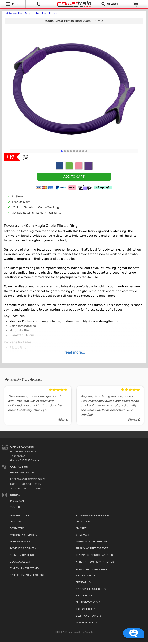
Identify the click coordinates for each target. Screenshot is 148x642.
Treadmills (83, 582)
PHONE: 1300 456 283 (22, 472)
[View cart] (135, 4)
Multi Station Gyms (88, 602)
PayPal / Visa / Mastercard (92, 541)
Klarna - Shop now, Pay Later (94, 555)
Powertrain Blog (87, 622)
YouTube (15, 507)
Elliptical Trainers (88, 616)
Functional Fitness (46, 13)
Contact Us (19, 466)
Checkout (82, 535)
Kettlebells (84, 595)
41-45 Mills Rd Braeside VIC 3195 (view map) (26, 458)
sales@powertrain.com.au (32, 479)
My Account (83, 521)
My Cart (81, 528)
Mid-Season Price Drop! (17, 13)
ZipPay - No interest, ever (92, 548)
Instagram (17, 501)
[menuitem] (39, 521)
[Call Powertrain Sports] (38, 4)
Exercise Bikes (85, 609)
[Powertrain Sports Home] (74, 4)
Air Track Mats (85, 575)
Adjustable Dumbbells (91, 589)
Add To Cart (74, 176)
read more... (74, 352)
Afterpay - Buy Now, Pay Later (95, 561)
